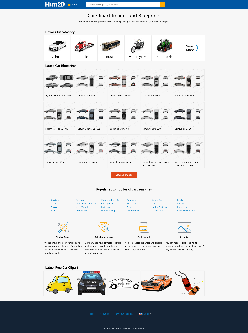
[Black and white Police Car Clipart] (124, 279)
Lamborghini (133, 210)
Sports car (55, 200)
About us (104, 313)
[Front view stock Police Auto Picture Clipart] (91, 279)
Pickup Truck (158, 210)
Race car (80, 200)
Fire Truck (131, 203)
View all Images (124, 174)
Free (92, 313)
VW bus (180, 203)
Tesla (53, 203)
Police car (106, 207)
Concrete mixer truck (86, 203)
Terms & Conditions (124, 313)
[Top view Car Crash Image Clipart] (188, 279)
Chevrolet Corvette (110, 200)
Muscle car (182, 207)
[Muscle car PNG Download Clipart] (156, 279)
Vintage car (132, 200)
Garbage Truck (108, 203)
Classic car (56, 207)
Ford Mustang (108, 210)
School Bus (157, 200)
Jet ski (180, 200)
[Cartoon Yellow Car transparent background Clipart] (59, 279)
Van (153, 203)
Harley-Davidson (160, 207)
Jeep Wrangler (83, 207)
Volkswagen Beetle (186, 210)
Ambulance (81, 210)
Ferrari (130, 207)
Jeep (53, 210)
